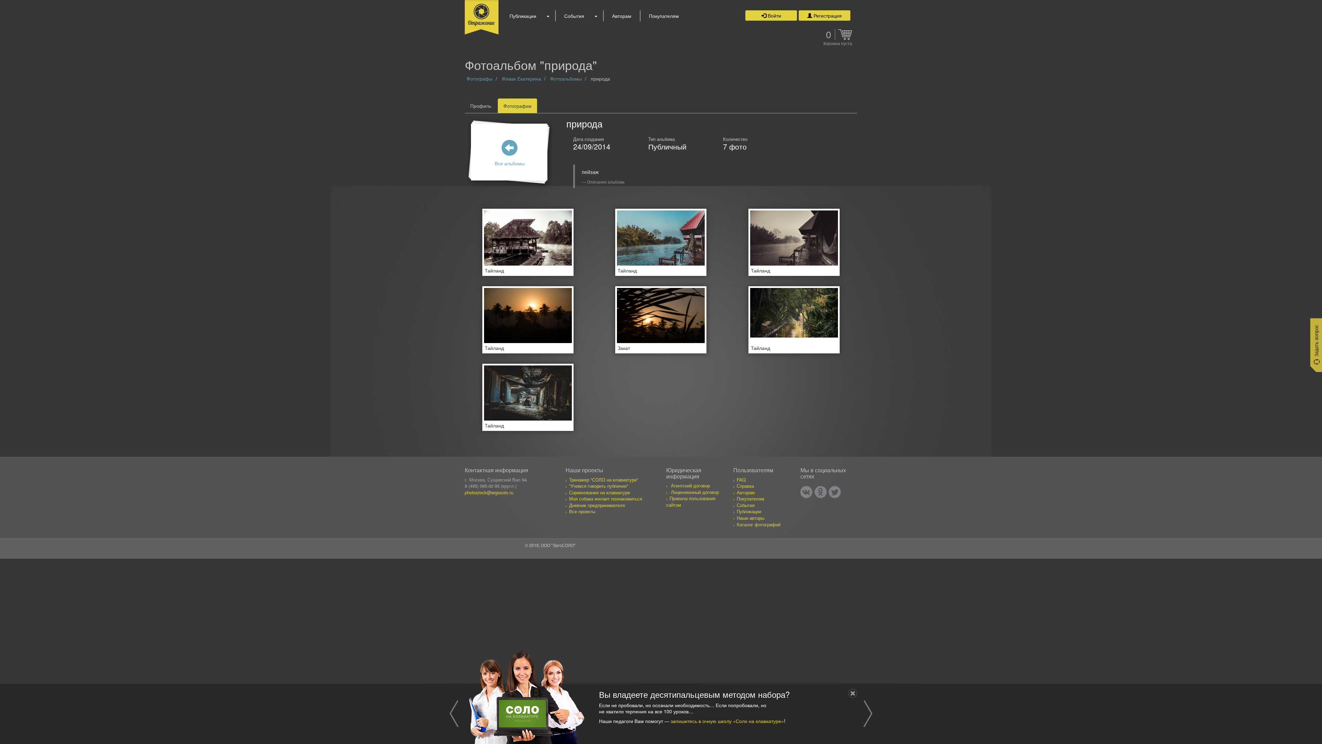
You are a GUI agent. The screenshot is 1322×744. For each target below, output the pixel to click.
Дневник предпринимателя (597, 505)
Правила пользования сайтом (690, 501)
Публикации (523, 15)
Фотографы (479, 78)
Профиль (480, 105)
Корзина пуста (837, 44)
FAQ (741, 479)
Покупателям (664, 15)
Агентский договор (690, 485)
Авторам (621, 15)
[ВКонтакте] (806, 492)
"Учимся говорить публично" (598, 486)
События (574, 15)
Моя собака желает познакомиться (605, 498)
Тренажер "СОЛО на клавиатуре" (603, 479)
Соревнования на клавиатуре (599, 492)
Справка (745, 486)
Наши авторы (750, 518)
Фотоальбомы (566, 78)
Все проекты (582, 511)
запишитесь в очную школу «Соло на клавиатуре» (727, 720)
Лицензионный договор (695, 492)
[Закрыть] (852, 693)
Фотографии (517, 105)
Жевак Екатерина (521, 78)
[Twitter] (835, 492)
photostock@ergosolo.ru (489, 492)
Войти (773, 15)
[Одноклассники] (821, 492)
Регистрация (827, 15)
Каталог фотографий (758, 524)
